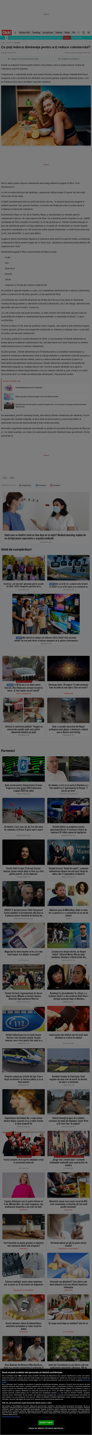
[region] (46, 1401)
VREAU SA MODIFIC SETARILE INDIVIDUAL (46, 1428)
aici (58, 1393)
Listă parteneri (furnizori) (11, 1417)
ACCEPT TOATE (46, 1423)
